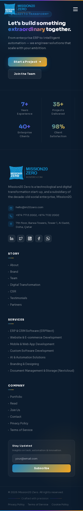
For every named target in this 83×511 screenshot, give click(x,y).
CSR (13, 291)
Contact (15, 416)
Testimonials (18, 298)
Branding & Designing (24, 364)
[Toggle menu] (75, 9)
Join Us (15, 410)
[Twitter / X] (20, 238)
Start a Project (25, 62)
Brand (14, 271)
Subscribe (41, 468)
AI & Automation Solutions (28, 357)
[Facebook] (39, 238)
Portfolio (16, 397)
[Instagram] (29, 238)
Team (13, 278)
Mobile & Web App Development (32, 344)
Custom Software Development (32, 351)
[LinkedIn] (11, 238)
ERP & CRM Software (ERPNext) (32, 331)
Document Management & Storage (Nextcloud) (42, 370)
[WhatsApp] (48, 238)
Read (13, 403)
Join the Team (24, 74)
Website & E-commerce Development (36, 337)
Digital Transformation (25, 285)
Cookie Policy (60, 504)
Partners (16, 304)
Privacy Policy (19, 423)
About (14, 265)
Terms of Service (21, 430)
